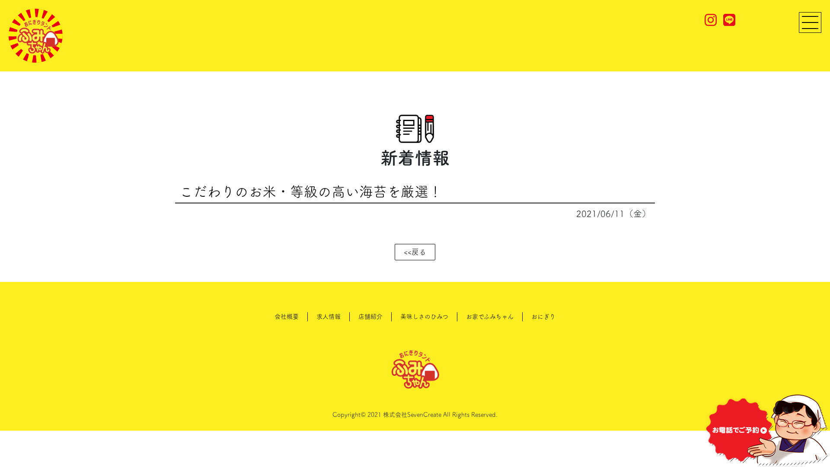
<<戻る (415, 252)
